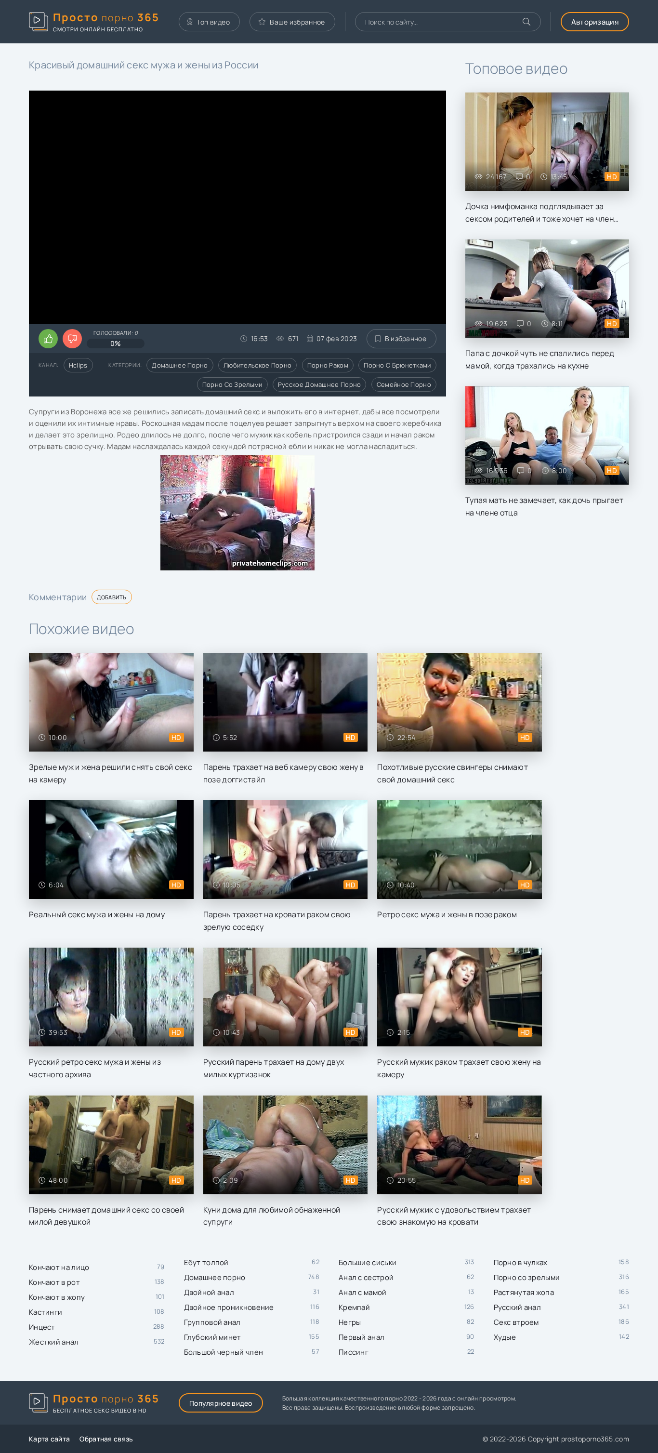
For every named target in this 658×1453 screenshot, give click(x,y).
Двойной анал (209, 1292)
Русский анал (517, 1307)
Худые (505, 1337)
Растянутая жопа (524, 1292)
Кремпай (354, 1307)
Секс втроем (516, 1322)
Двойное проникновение (229, 1307)
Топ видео (213, 21)
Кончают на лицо (59, 1267)
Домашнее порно (180, 365)
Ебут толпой (206, 1262)
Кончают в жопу (57, 1297)
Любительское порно (257, 365)
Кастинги (45, 1312)
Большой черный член (223, 1352)
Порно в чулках (521, 1262)
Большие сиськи (367, 1262)
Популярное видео (220, 1403)
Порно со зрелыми (232, 384)
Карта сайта (49, 1438)
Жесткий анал (54, 1342)
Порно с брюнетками (397, 365)
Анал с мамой (363, 1292)
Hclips (78, 365)
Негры (350, 1322)
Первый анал (361, 1337)
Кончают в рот (54, 1282)
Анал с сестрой (366, 1277)
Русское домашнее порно (319, 384)
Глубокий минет (212, 1337)
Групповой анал (212, 1322)
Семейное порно (404, 384)
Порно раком (327, 365)
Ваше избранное (297, 21)
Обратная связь (106, 1438)
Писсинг (353, 1352)
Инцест (42, 1327)
